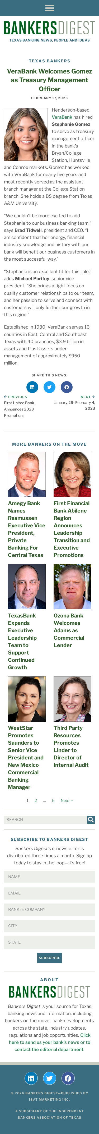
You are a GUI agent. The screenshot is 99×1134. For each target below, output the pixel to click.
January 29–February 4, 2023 (74, 405)
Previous (17, 397)
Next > (67, 800)
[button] (49, 7)
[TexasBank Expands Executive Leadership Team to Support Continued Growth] (27, 586)
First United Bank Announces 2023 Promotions (19, 409)
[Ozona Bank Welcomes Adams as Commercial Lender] (72, 586)
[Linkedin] (31, 1078)
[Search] (91, 820)
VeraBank (62, 117)
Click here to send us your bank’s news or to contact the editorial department (50, 1042)
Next (86, 397)
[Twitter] (49, 1078)
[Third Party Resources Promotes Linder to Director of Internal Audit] (72, 699)
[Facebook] (68, 1078)
